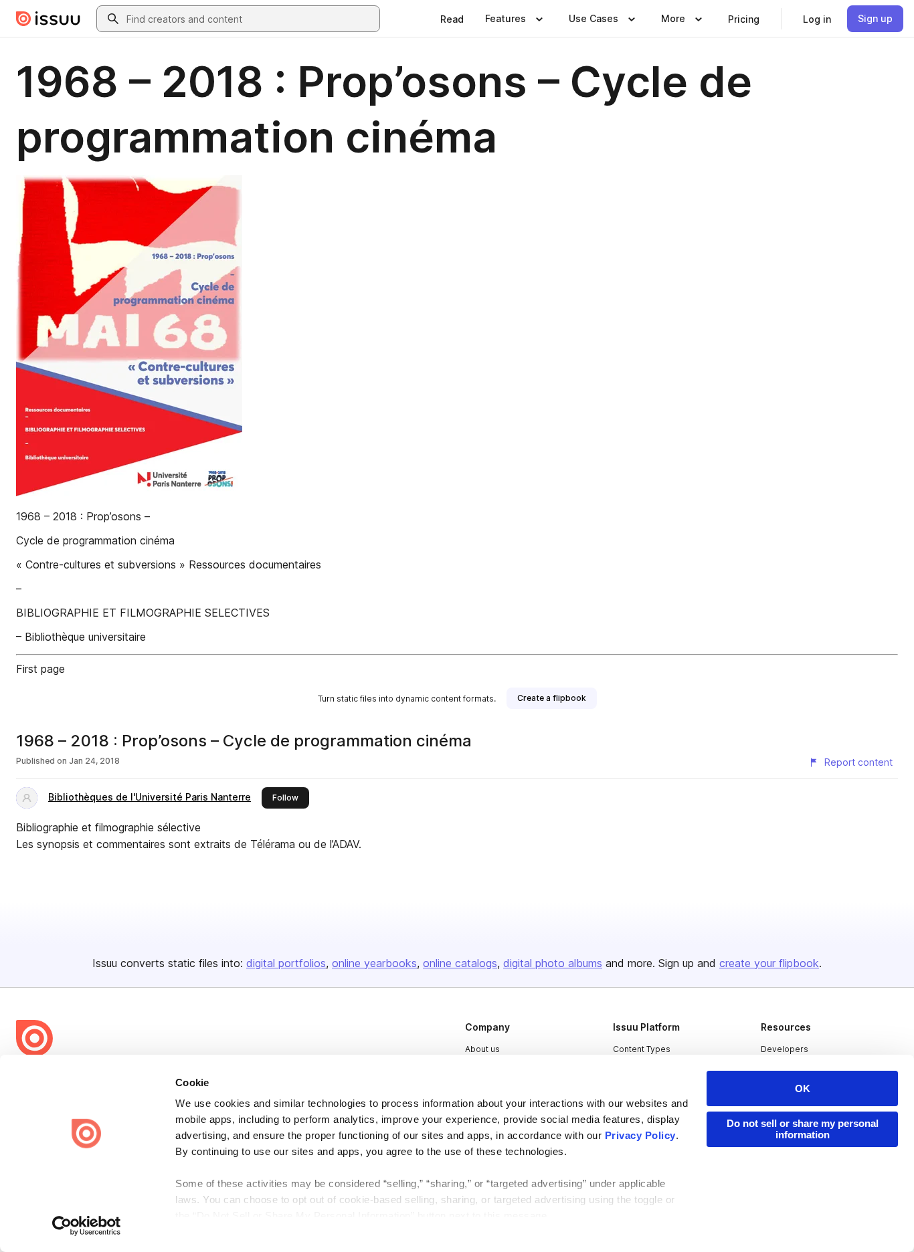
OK (802, 1088)
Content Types (641, 1049)
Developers (784, 1049)
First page (40, 668)
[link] (452, 18)
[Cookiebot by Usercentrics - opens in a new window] (86, 1226)
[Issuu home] (48, 18)
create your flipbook (769, 963)
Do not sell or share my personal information (803, 1129)
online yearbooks (374, 963)
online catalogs (460, 963)
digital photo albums (552, 963)
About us (482, 1049)
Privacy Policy (640, 1135)
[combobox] (250, 18)
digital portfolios (286, 963)
